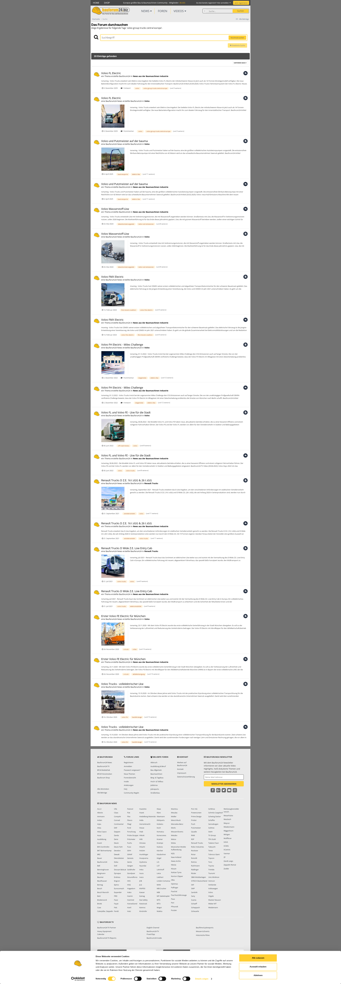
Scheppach (195, 907)
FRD (115, 896)
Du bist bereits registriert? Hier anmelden (213, 3)
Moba (173, 843)
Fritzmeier (131, 839)
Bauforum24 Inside (154, 938)
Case (99, 907)
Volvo (147, 101)
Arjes (99, 824)
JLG (140, 885)
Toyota (211, 866)
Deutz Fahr (118, 847)
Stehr (210, 831)
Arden (99, 820)
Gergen (130, 866)
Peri (172, 903)
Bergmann (101, 873)
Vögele (211, 896)
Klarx (159, 812)
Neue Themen (129, 774)
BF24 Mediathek (103, 770)
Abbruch (154, 762)
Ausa (99, 835)
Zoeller (226, 868)
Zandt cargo (228, 861)
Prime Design (196, 816)
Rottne (194, 862)
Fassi (116, 900)
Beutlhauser (102, 881)
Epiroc (116, 885)
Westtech (227, 819)
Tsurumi (211, 873)
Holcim (142, 850)
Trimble (211, 869)
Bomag (100, 885)
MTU (159, 903)
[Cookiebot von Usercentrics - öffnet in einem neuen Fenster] (78, 979)
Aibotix (100, 812)
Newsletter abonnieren (223, 784)
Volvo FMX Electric (112, 277)
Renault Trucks (151, 483)
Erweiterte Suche (238, 45)
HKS (129, 881)
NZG (172, 853)
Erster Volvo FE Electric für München (123, 616)
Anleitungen (128, 785)
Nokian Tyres (176, 872)
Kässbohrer (161, 854)
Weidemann (213, 907)
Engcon (117, 881)
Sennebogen (213, 824)
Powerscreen (196, 812)
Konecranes (161, 835)
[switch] (138, 979)
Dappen (117, 831)
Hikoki (141, 835)
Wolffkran (228, 838)
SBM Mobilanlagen (198, 877)
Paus (173, 899)
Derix (116, 839)
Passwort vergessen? (132, 770)
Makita (159, 911)
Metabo (174, 835)
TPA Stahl (212, 839)
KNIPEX (142, 888)
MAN (159, 885)
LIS (158, 862)
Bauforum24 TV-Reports (106, 938)
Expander (118, 892)
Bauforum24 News (104, 762)
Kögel (159, 858)
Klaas (159, 809)
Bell (98, 866)
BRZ (98, 854)
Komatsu (160, 831)
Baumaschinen (156, 774)
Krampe (160, 843)
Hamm (130, 896)
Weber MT (212, 903)
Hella (141, 820)
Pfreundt (174, 906)
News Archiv (176, 861)
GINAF (129, 854)
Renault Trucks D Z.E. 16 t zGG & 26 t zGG (126, 480)
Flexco (129, 820)
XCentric (227, 849)
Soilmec (211, 828)
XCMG (226, 846)
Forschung (131, 831)
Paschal (174, 891)
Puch (193, 824)
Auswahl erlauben (258, 967)
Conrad (117, 820)
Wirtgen (227, 834)
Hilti (141, 839)
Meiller (173, 816)
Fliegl (129, 824)
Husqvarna (143, 858)
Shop (107, 2)
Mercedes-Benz (177, 824)
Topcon (211, 858)
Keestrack (143, 903)
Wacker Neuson (214, 900)
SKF (192, 885)
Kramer (160, 839)
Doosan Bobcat (120, 869)
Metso (173, 839)
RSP (192, 839)
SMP (193, 888)
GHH (129, 850)
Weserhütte (228, 815)
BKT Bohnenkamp (104, 850)
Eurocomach (119, 888)
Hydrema (143, 862)
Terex (210, 850)
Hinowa (142, 843)
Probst (193, 820)
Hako (129, 892)
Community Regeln (131, 793)
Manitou (174, 809)
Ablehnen (258, 975)
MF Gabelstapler (163, 896)
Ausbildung (101, 839)
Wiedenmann (229, 827)
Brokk (99, 903)
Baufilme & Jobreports (204, 927)
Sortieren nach (240, 63)
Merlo (173, 828)
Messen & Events (202, 931)
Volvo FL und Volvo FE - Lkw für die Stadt (126, 412)
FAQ (125, 789)
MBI (158, 892)
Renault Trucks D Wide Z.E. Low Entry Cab (126, 548)
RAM (193, 835)
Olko (173, 880)
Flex (128, 816)
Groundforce (132, 877)
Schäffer (211, 820)
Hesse (141, 828)
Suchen (240, 11)
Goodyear (131, 873)
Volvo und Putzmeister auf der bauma (124, 141)
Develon (117, 850)
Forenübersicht (130, 777)
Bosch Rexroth (103, 892)
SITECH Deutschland (199, 881)
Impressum (181, 773)
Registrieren (128, 762)
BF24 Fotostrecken (104, 774)
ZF (225, 857)
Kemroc (142, 907)
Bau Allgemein (156, 770)
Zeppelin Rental (230, 865)
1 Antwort (126, 88)
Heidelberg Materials (147, 816)
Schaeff (194, 903)
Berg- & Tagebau (157, 777)
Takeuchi (211, 847)
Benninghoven (103, 869)
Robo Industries (197, 847)
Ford (129, 828)
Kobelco (160, 824)
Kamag (142, 896)
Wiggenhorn (228, 831)
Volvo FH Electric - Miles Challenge (122, 344)
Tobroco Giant (214, 854)
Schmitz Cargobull (215, 812)
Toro (210, 862)
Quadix (194, 831)
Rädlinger (195, 869)
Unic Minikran (213, 877)
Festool (130, 809)
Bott (99, 896)
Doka (116, 862)
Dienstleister (119, 858)
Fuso (129, 847)
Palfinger (174, 887)
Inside (126, 781)
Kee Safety (143, 900)
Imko (141, 869)
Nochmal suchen (237, 37)
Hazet (141, 812)
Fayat (116, 903)
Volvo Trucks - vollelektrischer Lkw (122, 684)
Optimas (174, 884)
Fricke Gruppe (132, 835)
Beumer (100, 877)
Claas (116, 812)
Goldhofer (131, 869)
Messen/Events (177, 831)
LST (158, 866)
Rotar (193, 854)
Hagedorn (131, 888)
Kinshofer (143, 911)
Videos (179, 11)
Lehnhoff (160, 869)
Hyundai (142, 866)
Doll (115, 866)
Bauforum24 (102, 862)
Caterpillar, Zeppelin (105, 911)
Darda (116, 835)
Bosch (99, 888)
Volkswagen (213, 888)
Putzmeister (196, 828)
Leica (159, 873)
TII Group (212, 835)
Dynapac (117, 873)
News (145, 11)
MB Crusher (161, 888)
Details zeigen (201, 979)
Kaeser (142, 892)
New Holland (176, 857)
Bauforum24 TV (103, 766)
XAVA (226, 842)
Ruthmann (195, 866)
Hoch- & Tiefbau (157, 781)
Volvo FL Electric (111, 73)
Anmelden (128, 766)
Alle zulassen (258, 958)
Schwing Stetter (214, 816)
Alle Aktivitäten (103, 789)
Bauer (99, 858)
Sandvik (194, 892)
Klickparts (161, 820)
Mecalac (174, 812)
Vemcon (211, 881)
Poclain (174, 910)
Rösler (193, 873)
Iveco (141, 877)
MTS (158, 900)
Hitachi (142, 847)
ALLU (99, 809)
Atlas (99, 828)
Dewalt (116, 854)
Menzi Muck (176, 820)
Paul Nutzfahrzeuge (179, 895)
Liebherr (160, 877)
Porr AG (194, 809)
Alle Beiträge (102, 792)
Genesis (130, 858)
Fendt (116, 911)
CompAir (117, 816)
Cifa (115, 809)
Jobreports (155, 789)
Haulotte (142, 809)
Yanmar (227, 853)
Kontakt (180, 769)
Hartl (129, 907)
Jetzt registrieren (241, 3)
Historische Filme (203, 935)
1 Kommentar (128, 131)
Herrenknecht (144, 824)
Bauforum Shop (103, 777)
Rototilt (194, 858)
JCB (140, 881)
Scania (193, 900)
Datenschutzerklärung (186, 776)
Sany (193, 896)
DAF (115, 828)
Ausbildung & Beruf (158, 766)
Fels (115, 907)
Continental (118, 824)
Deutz (116, 843)
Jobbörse (154, 785)
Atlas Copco (102, 831)
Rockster (194, 850)
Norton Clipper (177, 876)
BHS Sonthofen (103, 847)
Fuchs (129, 843)
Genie (129, 862)
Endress (117, 877)
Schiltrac (211, 809)
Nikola (173, 865)
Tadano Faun (213, 843)
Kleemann (161, 816)
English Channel (153, 927)
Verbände (212, 885)
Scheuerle (195, 911)
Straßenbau (155, 793)
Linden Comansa (163, 881)
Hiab (141, 831)
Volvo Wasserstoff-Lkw (115, 209)
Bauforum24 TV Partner (106, 927)
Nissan (173, 868)
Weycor (227, 823)
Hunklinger (143, 854)
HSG (129, 885)
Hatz (129, 911)
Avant (99, 843)
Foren (162, 11)
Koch (159, 828)
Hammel (130, 900)
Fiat (128, 812)
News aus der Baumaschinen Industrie (150, 76)
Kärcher (160, 850)
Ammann (101, 816)
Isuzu (141, 873)
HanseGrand (132, 903)
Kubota (160, 847)
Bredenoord (102, 900)
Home (96, 2)
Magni (159, 907)
